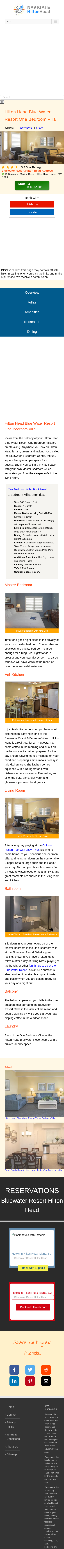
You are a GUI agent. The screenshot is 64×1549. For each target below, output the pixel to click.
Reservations (25, 127)
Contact (11, 1414)
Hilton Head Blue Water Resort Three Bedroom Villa (30, 1118)
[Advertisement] (32, 61)
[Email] (47, 1381)
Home (10, 1407)
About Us (12, 1446)
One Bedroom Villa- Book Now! (27, 489)
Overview (32, 292)
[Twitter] (32, 1370)
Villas (32, 302)
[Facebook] (16, 1370)
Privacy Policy (11, 1424)
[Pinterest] (32, 1381)
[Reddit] (47, 1370)
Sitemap (12, 1454)
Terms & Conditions (12, 1436)
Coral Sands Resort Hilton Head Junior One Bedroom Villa (33, 1170)
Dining (32, 332)
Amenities (32, 312)
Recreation (32, 322)
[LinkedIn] (16, 1381)
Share (39, 127)
